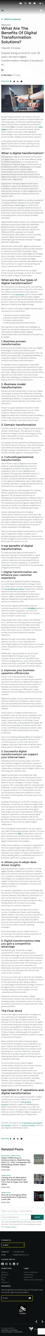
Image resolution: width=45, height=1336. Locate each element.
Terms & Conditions (31, 1272)
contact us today (28, 1125)
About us (4, 1272)
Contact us (5, 1282)
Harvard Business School (14, 589)
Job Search (5, 1275)
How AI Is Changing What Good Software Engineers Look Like (14, 1197)
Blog (2, 1280)
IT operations (19, 294)
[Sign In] (30, 3)
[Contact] (34, 3)
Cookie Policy (28, 1277)
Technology (16, 75)
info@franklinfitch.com (21, 1255)
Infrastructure (6, 25)
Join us (3, 1277)
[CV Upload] (20, 3)
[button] (36, 1321)
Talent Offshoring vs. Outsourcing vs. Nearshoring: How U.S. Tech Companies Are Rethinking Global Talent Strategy (16, 1162)
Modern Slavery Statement (33, 1280)
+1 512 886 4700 (18, 1252)
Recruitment (5, 1155)
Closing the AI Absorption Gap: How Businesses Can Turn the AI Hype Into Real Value (14, 1180)
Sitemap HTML (18, 1332)
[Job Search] (25, 3)
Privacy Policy (10, 1227)
